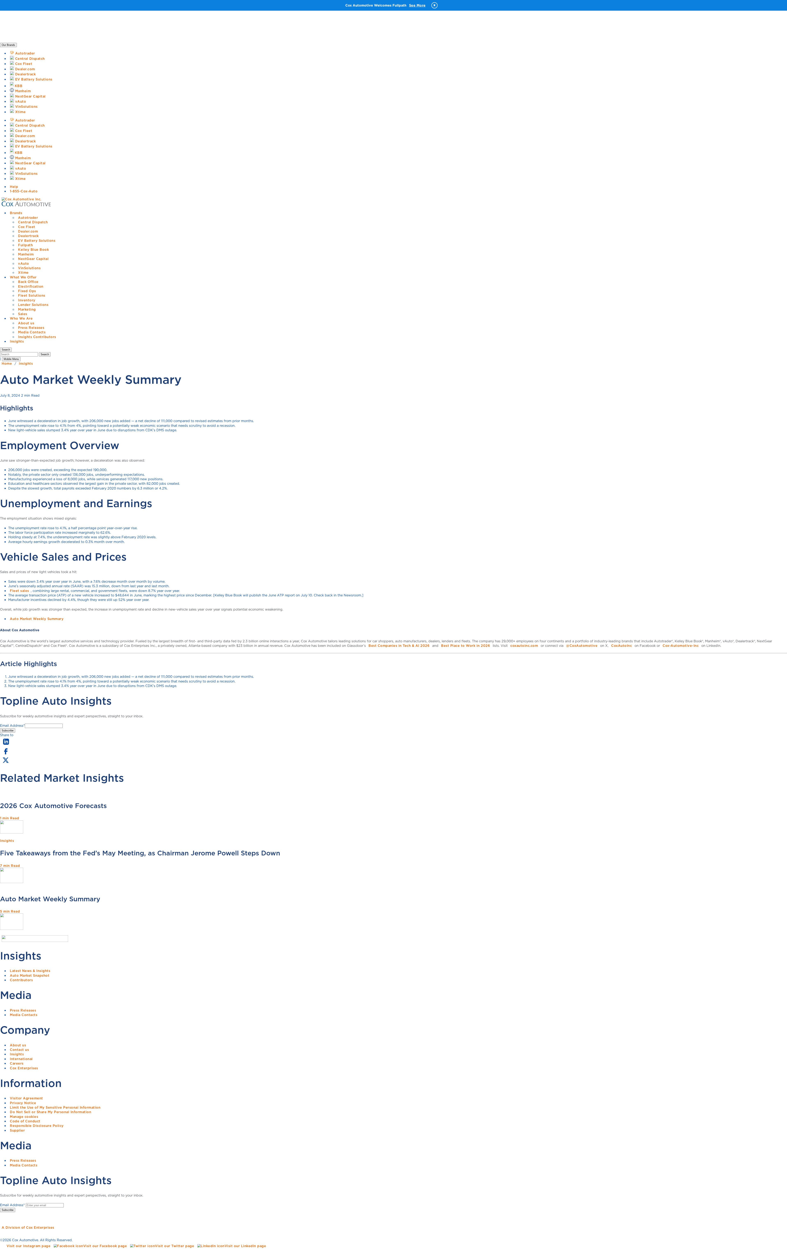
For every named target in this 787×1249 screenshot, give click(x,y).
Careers (17, 1063)
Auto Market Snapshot (29, 975)
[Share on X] (5, 763)
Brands (16, 213)
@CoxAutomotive (581, 645)
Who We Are (21, 318)
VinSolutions (29, 268)
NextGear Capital (33, 259)
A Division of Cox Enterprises (28, 1227)
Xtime (23, 272)
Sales (22, 314)
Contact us (19, 1049)
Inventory (26, 300)
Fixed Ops (27, 291)
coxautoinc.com (524, 645)
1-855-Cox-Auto (24, 191)
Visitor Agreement (26, 1098)
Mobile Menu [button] (11, 359)
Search (45, 354)
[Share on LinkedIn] (6, 745)
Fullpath (25, 245)
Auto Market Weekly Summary (37, 619)
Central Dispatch (33, 222)
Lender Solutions (33, 304)
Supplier (17, 1130)
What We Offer (23, 277)
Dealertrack (28, 236)
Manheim (26, 254)
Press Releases (31, 327)
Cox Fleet (26, 227)
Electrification (30, 286)
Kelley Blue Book (33, 249)
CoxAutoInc (621, 645)
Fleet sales (19, 590)
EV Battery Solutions (36, 240)
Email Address (12, 725)
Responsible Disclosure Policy (37, 1125)
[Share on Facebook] (5, 754)
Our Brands (8, 45)
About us (26, 323)
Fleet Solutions (31, 295)
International (21, 1059)
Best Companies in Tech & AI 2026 (399, 645)
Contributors (21, 980)
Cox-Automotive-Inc (681, 645)
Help (14, 186)
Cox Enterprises (24, 1068)
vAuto (23, 263)
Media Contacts (31, 332)
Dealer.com (28, 231)
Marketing (27, 309)
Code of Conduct (25, 1121)
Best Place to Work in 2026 (465, 645)
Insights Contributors (37, 337)
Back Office (28, 281)
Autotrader (28, 217)
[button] (6, 349)
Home (7, 363)
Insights (17, 341)
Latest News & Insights (30, 971)
